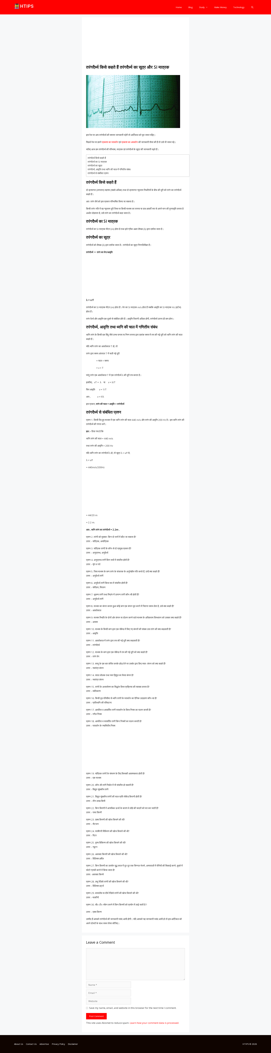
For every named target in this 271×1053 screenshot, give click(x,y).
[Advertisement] (135, 42)
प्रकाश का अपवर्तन (129, 142)
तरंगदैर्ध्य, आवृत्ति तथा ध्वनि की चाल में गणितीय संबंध (109, 169)
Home (179, 7)
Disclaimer (73, 1044)
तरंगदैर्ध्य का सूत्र (95, 165)
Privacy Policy (58, 1044)
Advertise (44, 1044)
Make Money (220, 7)
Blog (190, 7)
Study (202, 7)
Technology (238, 7)
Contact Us (31, 1044)
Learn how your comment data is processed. (154, 1022)
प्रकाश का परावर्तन (110, 142)
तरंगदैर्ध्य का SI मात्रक (97, 161)
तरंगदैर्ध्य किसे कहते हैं (97, 158)
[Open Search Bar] (252, 7)
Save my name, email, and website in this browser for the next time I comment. (132, 1007)
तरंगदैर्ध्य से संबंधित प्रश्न (98, 173)
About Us (18, 1044)
